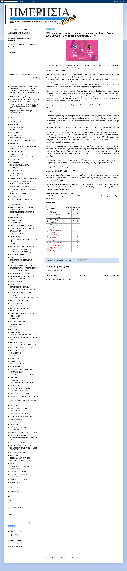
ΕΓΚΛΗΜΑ (14, 205)
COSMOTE (14, 469)
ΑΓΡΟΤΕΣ (13, 124)
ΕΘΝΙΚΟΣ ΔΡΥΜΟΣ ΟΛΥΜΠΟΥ (21, 212)
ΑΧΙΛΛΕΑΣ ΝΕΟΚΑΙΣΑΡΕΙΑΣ (20, 157)
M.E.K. (12, 477)
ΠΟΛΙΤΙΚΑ (14, 422)
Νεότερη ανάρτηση (52, 275)
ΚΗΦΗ (12, 306)
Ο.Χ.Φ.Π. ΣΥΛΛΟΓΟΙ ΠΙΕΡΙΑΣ (20, 375)
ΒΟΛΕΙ (12, 168)
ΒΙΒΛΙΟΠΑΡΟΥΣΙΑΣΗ (18, 165)
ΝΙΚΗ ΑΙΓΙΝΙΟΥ (15, 364)
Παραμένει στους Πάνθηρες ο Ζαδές (21, 95)
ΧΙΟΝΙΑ (13, 463)
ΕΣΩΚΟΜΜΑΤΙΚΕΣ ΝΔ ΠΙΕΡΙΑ (21, 273)
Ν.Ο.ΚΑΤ (13, 358)
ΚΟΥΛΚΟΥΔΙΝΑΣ (16, 321)
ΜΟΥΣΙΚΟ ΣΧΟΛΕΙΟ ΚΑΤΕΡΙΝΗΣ (22, 345)
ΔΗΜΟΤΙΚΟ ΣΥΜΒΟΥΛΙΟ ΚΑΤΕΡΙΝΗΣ (24, 189)
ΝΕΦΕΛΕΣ (13, 361)
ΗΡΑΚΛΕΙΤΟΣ (15, 281)
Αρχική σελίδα (81, 275)
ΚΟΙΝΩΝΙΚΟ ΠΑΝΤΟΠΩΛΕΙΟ (20, 313)
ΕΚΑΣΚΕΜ (14, 217)
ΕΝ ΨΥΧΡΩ (14, 244)
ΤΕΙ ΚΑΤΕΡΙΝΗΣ (16, 452)
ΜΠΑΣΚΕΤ (14, 353)
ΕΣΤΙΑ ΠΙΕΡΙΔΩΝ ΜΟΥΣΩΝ (20, 271)
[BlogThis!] (81, 260)
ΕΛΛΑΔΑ (13, 231)
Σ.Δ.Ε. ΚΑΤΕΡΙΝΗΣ (16, 427)
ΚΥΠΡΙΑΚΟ (14, 329)
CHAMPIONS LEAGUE (18, 466)
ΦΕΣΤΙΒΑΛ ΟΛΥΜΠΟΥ (18, 458)
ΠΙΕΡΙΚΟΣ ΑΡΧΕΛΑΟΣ (18, 414)
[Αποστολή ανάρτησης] (75, 260)
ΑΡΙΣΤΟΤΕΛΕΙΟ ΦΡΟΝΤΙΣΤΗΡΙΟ (21, 146)
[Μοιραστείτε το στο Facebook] (85, 260)
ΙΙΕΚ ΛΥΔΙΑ (14, 295)
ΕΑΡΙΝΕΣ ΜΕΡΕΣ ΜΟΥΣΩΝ (19, 199)
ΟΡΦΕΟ (12, 385)
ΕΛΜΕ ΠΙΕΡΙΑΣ (15, 234)
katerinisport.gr (14, 544)
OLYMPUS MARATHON (18, 479)
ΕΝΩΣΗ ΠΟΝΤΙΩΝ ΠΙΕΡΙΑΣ (20, 252)
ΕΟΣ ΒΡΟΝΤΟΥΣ (16, 254)
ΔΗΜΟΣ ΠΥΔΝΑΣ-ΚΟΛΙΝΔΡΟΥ (21, 187)
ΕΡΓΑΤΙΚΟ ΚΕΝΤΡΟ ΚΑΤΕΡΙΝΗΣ (21, 265)
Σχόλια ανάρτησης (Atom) (62, 279)
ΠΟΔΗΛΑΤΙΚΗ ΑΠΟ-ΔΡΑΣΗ (20, 416)
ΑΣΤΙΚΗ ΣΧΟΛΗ (16, 151)
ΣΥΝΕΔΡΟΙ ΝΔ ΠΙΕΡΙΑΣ (18, 435)
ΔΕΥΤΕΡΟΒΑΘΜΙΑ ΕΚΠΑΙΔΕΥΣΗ (22, 178)
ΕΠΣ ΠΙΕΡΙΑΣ (15, 263)
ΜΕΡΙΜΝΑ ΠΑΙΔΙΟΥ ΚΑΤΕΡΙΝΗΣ (22, 335)
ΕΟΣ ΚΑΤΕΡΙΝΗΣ (16, 257)
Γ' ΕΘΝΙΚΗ (14, 170)
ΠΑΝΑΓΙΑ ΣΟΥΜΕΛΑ (17, 391)
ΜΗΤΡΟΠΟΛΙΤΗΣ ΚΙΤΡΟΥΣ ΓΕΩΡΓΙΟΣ (24, 337)
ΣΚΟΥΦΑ (13, 430)
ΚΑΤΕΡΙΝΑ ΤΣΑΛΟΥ (17, 300)
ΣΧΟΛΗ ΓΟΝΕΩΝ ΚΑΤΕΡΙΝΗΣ (21, 445)
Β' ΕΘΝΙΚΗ (14, 159)
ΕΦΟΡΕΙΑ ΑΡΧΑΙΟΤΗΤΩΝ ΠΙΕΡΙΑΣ (22, 276)
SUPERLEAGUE (16, 482)
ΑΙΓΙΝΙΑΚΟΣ (14, 135)
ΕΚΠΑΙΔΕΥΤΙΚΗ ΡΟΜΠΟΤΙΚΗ (21, 228)
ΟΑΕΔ (12, 377)
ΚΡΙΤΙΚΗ (13, 327)
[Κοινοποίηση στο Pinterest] (87, 260)
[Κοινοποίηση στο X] (83, 260)
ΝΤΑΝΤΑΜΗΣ (15, 372)
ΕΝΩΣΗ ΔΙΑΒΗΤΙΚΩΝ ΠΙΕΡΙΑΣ (21, 246)
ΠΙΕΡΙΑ (12, 405)
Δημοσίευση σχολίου (55, 270)
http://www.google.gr (16, 546)
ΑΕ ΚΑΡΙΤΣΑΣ (15, 127)
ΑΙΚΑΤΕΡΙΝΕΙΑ (15, 138)
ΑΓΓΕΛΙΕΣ (13, 122)
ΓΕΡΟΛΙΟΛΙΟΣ (15, 173)
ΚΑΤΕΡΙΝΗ (14, 303)
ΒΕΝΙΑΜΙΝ (14, 162)
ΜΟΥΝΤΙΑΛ (14, 342)
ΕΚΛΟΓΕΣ (13, 223)
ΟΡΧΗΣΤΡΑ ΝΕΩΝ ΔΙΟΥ (18, 388)
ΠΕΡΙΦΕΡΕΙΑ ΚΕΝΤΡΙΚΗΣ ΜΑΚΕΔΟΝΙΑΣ (25, 396)
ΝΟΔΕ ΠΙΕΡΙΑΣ (15, 366)
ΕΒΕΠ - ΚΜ (14, 202)
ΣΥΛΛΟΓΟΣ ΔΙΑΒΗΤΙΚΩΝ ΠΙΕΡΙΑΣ (22, 432)
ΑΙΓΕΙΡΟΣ (13, 132)
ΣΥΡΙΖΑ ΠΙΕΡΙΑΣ (16, 442)
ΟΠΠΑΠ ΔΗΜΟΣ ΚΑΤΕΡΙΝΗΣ (20, 383)
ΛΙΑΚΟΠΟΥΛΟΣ (15, 332)
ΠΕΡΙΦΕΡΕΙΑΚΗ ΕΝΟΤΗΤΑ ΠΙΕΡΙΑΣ (23, 401)
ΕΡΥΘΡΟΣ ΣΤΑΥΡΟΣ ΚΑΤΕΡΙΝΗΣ (22, 268)
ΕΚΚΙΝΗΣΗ (14, 220)
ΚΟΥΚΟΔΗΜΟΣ (15, 319)
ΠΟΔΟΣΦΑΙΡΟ (15, 419)
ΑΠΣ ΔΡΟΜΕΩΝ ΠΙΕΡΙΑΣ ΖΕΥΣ (21, 140)
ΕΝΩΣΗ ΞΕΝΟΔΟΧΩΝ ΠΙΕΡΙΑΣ (21, 249)
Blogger (79, 558)
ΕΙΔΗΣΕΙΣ (13, 215)
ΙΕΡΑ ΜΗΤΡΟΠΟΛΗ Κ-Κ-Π (19, 292)
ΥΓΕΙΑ (12, 455)
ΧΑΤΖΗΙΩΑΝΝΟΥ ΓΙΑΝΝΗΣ (20, 461)
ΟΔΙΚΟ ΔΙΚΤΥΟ (15, 380)
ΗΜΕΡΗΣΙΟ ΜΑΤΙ (16, 279)
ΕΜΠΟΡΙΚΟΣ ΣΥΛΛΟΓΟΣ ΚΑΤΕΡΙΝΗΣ (23, 239)
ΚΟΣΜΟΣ (13, 316)
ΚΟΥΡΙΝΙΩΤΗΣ (15, 324)
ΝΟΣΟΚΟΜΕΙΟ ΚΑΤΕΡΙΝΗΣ (20, 369)
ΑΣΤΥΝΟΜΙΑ (15, 154)
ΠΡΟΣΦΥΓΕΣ (14, 424)
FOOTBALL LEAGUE (17, 474)
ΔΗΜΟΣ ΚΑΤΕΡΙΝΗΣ (17, 184)
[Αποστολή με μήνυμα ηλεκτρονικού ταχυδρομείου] (79, 260)
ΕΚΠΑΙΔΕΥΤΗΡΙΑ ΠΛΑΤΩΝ (20, 225)
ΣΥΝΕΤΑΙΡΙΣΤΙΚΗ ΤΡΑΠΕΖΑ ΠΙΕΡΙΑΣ (23, 438)
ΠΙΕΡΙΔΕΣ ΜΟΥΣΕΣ (17, 408)
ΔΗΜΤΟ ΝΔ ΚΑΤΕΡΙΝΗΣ (18, 194)
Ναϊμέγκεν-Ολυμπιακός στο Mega (21, 111)
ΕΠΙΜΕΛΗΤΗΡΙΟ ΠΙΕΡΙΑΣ (19, 260)
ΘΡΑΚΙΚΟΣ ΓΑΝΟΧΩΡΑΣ (19, 287)
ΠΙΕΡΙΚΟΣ (13, 411)
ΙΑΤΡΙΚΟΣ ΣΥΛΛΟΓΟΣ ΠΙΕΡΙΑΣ (21, 290)
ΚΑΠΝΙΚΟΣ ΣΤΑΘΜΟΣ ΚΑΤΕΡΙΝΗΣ (23, 298)
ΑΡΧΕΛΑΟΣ (14, 149)
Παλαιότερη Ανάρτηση (111, 275)
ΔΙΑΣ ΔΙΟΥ (14, 196)
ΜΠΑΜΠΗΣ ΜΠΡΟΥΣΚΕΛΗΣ (20, 347)
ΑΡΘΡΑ (12, 143)
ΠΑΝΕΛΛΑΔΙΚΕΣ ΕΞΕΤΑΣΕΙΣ (20, 393)
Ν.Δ (11, 356)
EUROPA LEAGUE (16, 471)
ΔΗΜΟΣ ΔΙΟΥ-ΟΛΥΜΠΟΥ (19, 181)
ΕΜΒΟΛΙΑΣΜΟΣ (16, 236)
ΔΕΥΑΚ (12, 176)
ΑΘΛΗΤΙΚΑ (14, 130)
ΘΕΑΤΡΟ (13, 284)
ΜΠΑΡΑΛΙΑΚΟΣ (16, 350)
